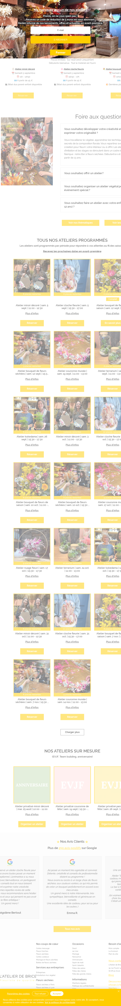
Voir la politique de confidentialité (60, 1002)
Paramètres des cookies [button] (18, 993)
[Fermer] (118, 991)
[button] (60, 52)
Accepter (57, 993)
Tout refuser (40, 993)
